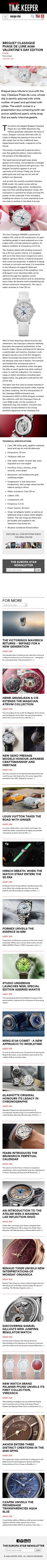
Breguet (31, 126)
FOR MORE (12, 600)
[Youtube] (29, 1540)
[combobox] (15, 605)
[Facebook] (18, 1540)
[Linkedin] (25, 1540)
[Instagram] (21, 1540)
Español (5, 53)
